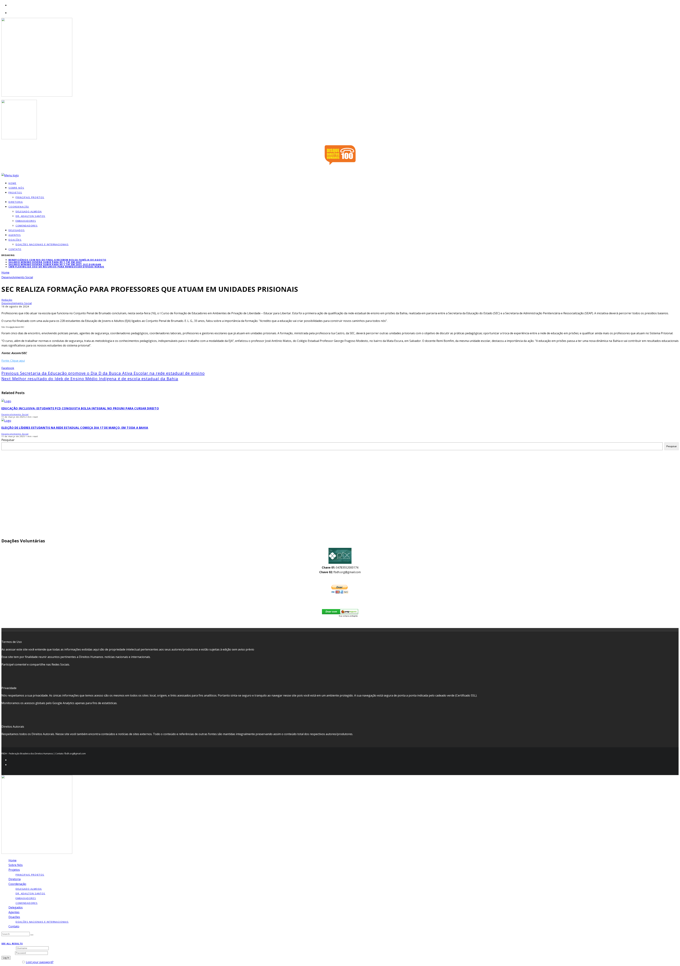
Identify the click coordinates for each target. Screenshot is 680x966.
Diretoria (14, 879)
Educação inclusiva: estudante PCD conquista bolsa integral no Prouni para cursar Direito (80, 408)
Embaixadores (26, 220)
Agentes (14, 235)
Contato (14, 249)
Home (12, 860)
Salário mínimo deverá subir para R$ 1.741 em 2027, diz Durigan (54, 264)
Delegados (15, 907)
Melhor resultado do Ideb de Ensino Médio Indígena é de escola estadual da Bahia (89, 378)
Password (7, 953)
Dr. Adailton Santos (30, 216)
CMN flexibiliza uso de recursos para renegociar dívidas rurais (56, 266)
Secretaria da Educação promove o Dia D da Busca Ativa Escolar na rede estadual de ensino (103, 373)
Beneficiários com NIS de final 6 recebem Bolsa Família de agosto (57, 259)
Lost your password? (39, 962)
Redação (6, 300)
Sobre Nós (15, 865)
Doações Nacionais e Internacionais (42, 244)
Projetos (15, 192)
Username (8, 948)
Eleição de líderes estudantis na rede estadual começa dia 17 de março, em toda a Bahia (74, 428)
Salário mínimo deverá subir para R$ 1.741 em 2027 (45, 262)
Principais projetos (30, 197)
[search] (31, 934)
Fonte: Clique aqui (13, 361)
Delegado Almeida (29, 211)
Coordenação (18, 206)
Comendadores (27, 225)
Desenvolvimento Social (16, 303)
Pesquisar (8, 440)
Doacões (15, 239)
